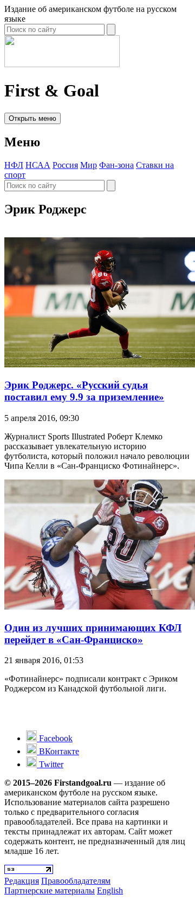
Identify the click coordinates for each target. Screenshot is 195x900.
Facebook (55, 738)
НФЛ (13, 165)
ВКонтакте (58, 751)
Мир (88, 165)
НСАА (37, 165)
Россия (65, 165)
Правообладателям (75, 880)
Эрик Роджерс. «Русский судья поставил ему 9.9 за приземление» (84, 391)
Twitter (50, 764)
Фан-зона (116, 165)
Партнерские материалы (49, 890)
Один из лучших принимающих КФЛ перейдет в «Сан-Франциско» (92, 633)
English (110, 890)
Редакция (21, 880)
